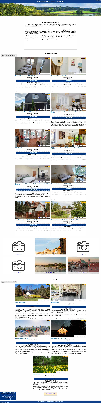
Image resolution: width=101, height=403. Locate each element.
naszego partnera (81, 125)
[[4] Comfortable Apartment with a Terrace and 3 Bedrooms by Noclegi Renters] (68, 102)
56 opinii (38, 345)
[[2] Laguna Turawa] (68, 292)
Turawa (83, 284)
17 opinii (41, 119)
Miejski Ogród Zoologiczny (50, 393)
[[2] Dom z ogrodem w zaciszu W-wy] (68, 66)
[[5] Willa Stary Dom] (32, 138)
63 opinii (75, 83)
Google (2, 393)
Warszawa (47, 58)
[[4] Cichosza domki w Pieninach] (68, 328)
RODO (10, 397)
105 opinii (74, 345)
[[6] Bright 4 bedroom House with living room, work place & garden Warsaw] (68, 138)
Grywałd (83, 320)
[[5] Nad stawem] (50, 364)
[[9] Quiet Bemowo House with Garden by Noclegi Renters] (32, 210)
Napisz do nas (61, 401)
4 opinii (40, 83)
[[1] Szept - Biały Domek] (32, 292)
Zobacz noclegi (33, 80)
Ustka (48, 320)
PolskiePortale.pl (6, 402)
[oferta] (39, 73)
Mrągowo (65, 356)
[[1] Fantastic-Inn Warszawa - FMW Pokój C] (32, 66)
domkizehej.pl (98, 0)
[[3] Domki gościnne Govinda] (32, 328)
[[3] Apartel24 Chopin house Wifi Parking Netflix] (32, 102)
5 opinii (72, 309)
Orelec (48, 284)
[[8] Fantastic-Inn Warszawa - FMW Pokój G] (68, 174)
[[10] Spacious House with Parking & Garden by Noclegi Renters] (68, 210)
